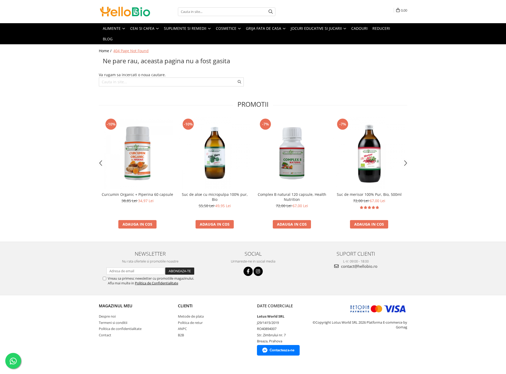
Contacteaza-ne (282, 350)
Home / (106, 50)
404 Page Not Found (131, 50)
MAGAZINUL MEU (115, 305)
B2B (181, 335)
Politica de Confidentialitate (156, 283)
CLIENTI (185, 305)
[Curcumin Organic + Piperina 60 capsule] (137, 153)
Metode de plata (191, 316)
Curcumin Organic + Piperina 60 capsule (137, 194)
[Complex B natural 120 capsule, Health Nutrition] (292, 153)
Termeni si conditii (113, 322)
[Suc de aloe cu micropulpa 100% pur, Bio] (215, 153)
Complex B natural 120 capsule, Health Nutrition (292, 197)
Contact (105, 335)
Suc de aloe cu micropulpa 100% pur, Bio (215, 197)
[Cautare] (270, 11)
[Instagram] (258, 271)
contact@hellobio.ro (358, 266)
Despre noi (107, 316)
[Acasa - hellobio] (125, 11)
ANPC (182, 328)
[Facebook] (248, 271)
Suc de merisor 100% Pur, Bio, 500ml (369, 194)
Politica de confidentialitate (120, 328)
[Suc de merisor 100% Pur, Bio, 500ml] (369, 153)
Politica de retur (190, 322)
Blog (108, 38)
